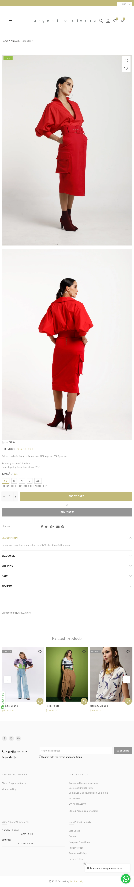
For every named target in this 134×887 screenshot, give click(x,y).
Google (52, 526)
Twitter (46, 526)
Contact (73, 836)
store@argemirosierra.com (83, 810)
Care (5, 576)
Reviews (7, 586)
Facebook (42, 526)
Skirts (28, 612)
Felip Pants (52, 705)
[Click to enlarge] (126, 60)
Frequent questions (79, 842)
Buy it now (67, 512)
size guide (8, 555)
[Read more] (39, 701)
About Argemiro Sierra (14, 783)
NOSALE (15, 40)
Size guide (74, 830)
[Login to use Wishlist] (126, 68)
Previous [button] (7, 679)
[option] (23, 679)
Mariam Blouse (99, 705)
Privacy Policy (76, 847)
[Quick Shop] (84, 701)
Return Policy (76, 858)
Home (5, 40)
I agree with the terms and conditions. (62, 756)
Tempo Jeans (10, 705)
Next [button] (126, 679)
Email (57, 526)
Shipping (7, 565)
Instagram (11, 738)
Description (10, 537)
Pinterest (62, 526)
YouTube (18, 738)
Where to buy (9, 788)
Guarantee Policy (78, 853)
